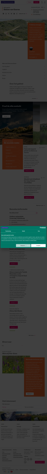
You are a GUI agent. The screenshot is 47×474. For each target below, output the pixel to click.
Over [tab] (39, 231)
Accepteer (38, 245)
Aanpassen (22, 245)
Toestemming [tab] (8, 231)
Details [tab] (23, 231)
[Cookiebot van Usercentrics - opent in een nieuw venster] (41, 228)
